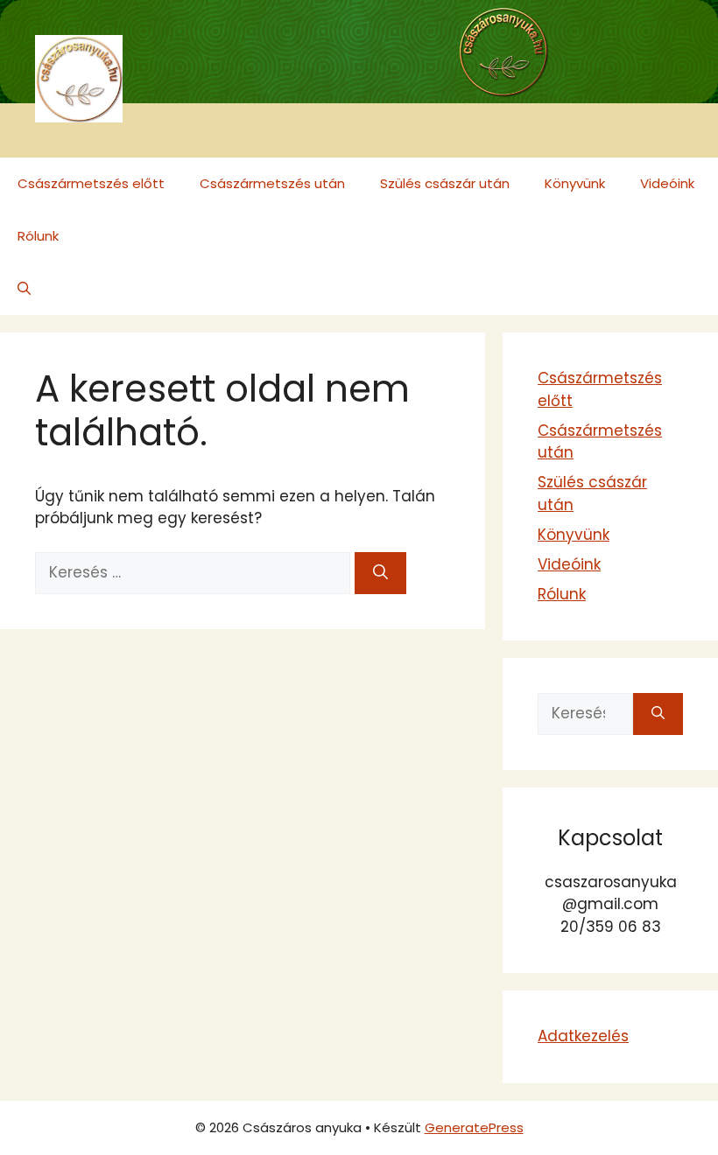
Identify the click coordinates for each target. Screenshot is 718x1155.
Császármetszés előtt (91, 183)
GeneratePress (474, 1127)
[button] (24, 288)
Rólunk (38, 236)
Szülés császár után (445, 183)
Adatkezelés (583, 1036)
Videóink (667, 183)
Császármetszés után (272, 183)
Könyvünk (575, 183)
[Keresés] (380, 573)
